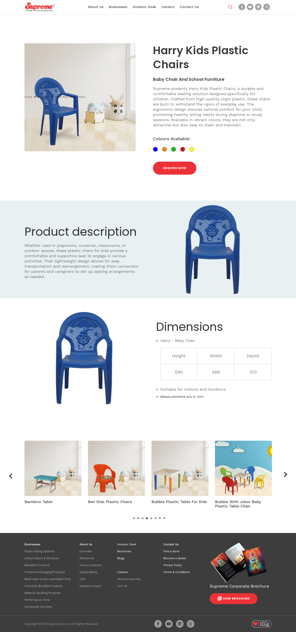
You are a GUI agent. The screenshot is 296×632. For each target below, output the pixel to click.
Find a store (171, 551)
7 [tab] (160, 518)
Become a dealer (174, 558)
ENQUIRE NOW (174, 168)
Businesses (118, 7)
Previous (10, 476)
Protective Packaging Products (44, 572)
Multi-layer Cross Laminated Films (47, 579)
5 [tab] (151, 518)
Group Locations (91, 565)
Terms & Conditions (176, 572)
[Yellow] (193, 149)
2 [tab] (138, 518)
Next (286, 475)
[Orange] (166, 149)
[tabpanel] (53, 474)
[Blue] (157, 149)
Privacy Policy (172, 565)
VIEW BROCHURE (236, 598)
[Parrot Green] (175, 149)
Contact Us (189, 7)
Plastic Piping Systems (39, 551)
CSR (82, 579)
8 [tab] (164, 518)
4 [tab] (147, 518)
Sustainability (89, 572)
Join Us (122, 586)
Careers (167, 7)
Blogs (121, 558)
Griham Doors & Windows (41, 558)
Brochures (124, 551)
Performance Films (37, 599)
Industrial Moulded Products (43, 586)
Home (28, 96)
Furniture (43, 96)
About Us (95, 7)
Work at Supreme (128, 579)
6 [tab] (155, 518)
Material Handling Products (42, 593)
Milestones (87, 558)
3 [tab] (142, 518)
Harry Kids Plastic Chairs (70, 96)
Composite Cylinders (38, 606)
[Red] (184, 149)
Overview (86, 551)
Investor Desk (144, 7)
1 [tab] (134, 518)
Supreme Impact (90, 586)
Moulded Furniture (36, 565)
